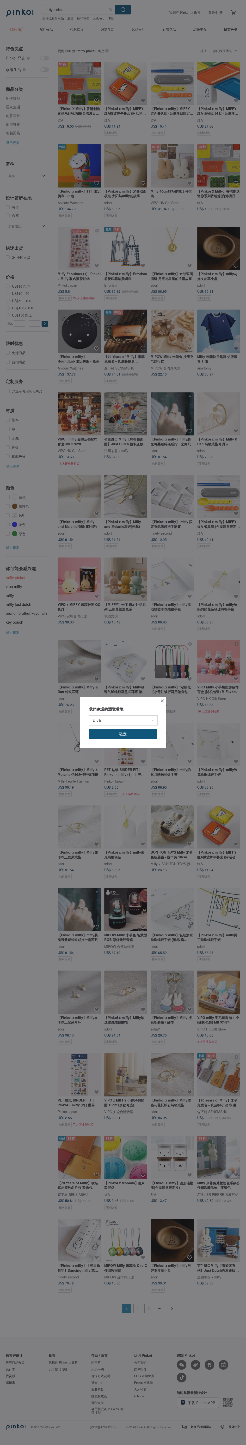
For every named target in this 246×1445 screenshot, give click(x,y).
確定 (123, 734)
